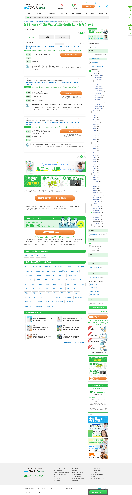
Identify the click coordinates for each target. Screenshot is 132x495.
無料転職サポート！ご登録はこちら (54, 198)
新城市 (47, 288)
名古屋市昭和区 (40, 271)
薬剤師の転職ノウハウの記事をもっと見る (75, 342)
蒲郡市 (68, 284)
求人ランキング (90, 13)
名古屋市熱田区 (63, 271)
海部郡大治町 (49, 301)
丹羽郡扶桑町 (39, 301)
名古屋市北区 (58, 266)
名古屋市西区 (69, 266)
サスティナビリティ (42, 488)
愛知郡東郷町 (67, 297)
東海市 (54, 288)
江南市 (27, 288)
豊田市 (47, 284)
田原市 (62, 293)
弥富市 (36, 297)
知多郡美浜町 (96, 215)
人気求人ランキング (76, 474)
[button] (82, 43)
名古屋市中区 (28, 271)
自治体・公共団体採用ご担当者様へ (62, 472)
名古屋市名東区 (72, 275)
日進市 (56, 293)
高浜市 (35, 293)
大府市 (61, 288)
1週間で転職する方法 (94, 476)
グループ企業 (58, 488)
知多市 (68, 288)
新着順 (48, 37)
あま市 (51, 297)
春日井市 (73, 279)
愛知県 (93, 71)
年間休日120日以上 (94, 287)
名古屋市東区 (48, 266)
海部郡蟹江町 (59, 301)
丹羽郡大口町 (28, 301)
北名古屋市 (28, 297)
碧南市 (34, 284)
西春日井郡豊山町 (79, 297)
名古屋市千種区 (37, 266)
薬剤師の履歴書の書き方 (95, 470)
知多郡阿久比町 (71, 301)
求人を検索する (103, 13)
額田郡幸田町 (49, 306)
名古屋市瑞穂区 (51, 271)
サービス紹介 (39, 13)
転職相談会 (52, 13)
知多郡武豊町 (39, 306)
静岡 (32, 255)
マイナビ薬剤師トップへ (59, 468)
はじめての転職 (93, 472)
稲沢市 (40, 288)
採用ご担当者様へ (89, 3)
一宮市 (52, 279)
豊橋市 (38, 279)
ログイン (101, 6)
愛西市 (69, 293)
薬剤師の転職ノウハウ (95, 468)
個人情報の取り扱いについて (60, 474)
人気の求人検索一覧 (76, 476)
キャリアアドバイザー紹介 (78, 472)
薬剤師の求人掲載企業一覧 (78, 478)
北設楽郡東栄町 (96, 223)
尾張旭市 (27, 293)
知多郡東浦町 (28, 306)
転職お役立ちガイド (77, 13)
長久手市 (58, 297)
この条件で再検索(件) (98, 492)
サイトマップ (57, 480)
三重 (44, 255)
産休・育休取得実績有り (95, 294)
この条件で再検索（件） (98, 307)
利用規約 (56, 476)
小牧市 (34, 288)
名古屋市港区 (28, 275)
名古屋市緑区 (60, 275)
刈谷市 (40, 284)
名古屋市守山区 (50, 275)
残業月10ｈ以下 (93, 284)
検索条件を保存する (102, 311)
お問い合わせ (57, 478)
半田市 (66, 279)
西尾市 (61, 284)
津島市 (27, 284)
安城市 (54, 284)
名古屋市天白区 (29, 279)
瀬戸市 (59, 279)
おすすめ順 (32, 37)
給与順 (63, 37)
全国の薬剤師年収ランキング (96, 474)
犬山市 (75, 284)
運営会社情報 (75, 480)
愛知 (26, 255)
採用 (51, 488)
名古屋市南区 (39, 275)
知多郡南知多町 (96, 212)
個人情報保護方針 (68, 488)
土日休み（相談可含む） (95, 291)
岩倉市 (42, 293)
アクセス (33, 488)
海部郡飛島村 (96, 206)
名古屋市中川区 (74, 271)
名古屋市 (27, 266)
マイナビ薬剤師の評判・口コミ (97, 478)
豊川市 (81, 279)
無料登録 (88, 6)
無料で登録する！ (55, 232)
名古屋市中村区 (80, 266)
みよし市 (43, 297)
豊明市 (49, 293)
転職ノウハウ (64, 13)
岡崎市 (45, 279)
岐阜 (38, 255)
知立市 (75, 288)
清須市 (76, 293)
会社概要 (26, 488)
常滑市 (82, 284)
